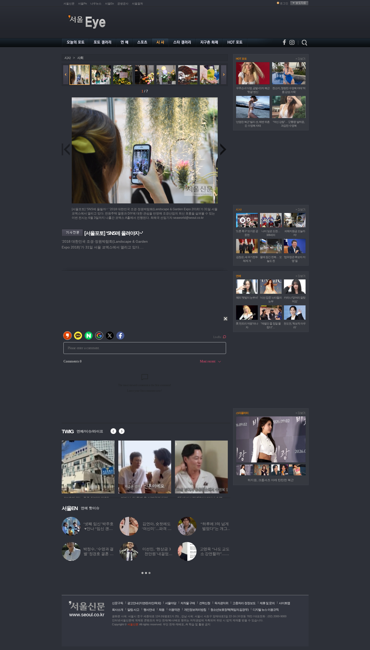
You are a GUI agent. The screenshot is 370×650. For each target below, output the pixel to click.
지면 (142, 603)
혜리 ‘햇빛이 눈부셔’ (247, 297)
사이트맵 (284, 603)
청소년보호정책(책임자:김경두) (229, 609)
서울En (109, 3)
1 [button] (142, 573)
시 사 (238, 209)
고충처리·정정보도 (244, 603)
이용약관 (174, 609)
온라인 (150, 603)
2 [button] (146, 573)
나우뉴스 (95, 3)
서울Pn (82, 3)
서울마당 (170, 603)
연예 (238, 275)
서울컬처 (137, 3)
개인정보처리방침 (195, 609)
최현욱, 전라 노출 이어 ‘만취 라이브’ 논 (98, 528)
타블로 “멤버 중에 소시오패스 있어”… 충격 (215, 528)
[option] (88, 466)
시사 (67, 58)
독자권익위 (221, 603)
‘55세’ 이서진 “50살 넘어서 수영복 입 (98, 554)
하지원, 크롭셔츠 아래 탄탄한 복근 (271, 480)
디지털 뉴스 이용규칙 (266, 609)
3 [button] (150, 573)
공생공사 (122, 3)
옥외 (157, 603)
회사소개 (117, 609)
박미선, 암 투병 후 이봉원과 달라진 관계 (156, 554)
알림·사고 (133, 609)
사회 (80, 58)
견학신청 (204, 603)
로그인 (284, 3)
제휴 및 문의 (267, 603)
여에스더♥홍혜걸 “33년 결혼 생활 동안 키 (156, 528)
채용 (161, 609)
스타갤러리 (242, 412)
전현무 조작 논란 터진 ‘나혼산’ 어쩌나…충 (215, 554)
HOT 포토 (241, 58)
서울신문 (69, 3)
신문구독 (117, 603)
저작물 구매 (187, 603)
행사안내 (149, 609)
